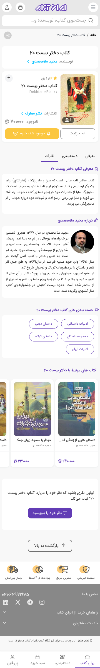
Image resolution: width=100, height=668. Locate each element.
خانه (93, 35)
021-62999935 (15, 595)
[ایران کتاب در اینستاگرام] (42, 603)
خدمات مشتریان (85, 624)
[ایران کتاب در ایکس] (17, 603)
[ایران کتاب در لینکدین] (5, 603)
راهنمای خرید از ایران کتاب (77, 613)
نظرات (49, 156)
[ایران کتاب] (51, 7)
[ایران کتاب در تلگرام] (30, 603)
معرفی (90, 156)
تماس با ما (90, 595)
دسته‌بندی (70, 156)
